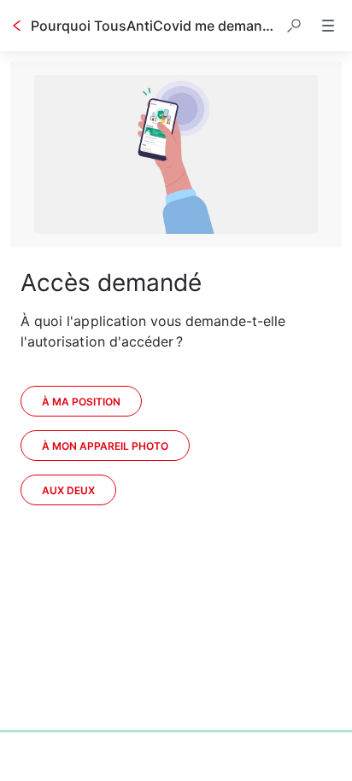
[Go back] (17, 25)
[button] (294, 25)
